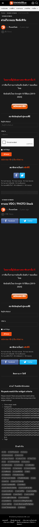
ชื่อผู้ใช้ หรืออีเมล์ (5, 121)
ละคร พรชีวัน (20, 491)
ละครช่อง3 (22, 484)
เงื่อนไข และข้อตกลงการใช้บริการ (26, 522)
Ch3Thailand (14, 452)
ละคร (33, 478)
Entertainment (8, 455)
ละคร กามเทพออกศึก (9, 484)
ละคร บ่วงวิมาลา (8, 491)
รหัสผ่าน (3, 131)
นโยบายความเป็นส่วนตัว (30, 520)
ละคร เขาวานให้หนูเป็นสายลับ (23, 501)
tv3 (4, 461)
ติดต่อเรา (19, 524)
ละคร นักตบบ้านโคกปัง (9, 488)
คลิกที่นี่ (26, 167)
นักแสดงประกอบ (19, 475)
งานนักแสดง (4, 8)
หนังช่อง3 (22, 507)
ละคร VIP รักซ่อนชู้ (17, 481)
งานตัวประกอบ (7, 465)
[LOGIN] (33, 3)
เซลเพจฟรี (5, 520)
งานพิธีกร (11, 8)
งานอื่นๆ (34, 8)
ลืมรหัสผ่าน (18, 159)
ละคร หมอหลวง (24, 497)
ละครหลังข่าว (7, 501)
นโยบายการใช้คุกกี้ (8, 522)
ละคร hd (5, 481)
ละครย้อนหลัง (7, 494)
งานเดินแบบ (21, 183)
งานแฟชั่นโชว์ (7, 185)
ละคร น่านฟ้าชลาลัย (26, 488)
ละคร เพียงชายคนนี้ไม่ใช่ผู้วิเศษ (24, 504)
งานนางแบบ (17, 181)
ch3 (4, 452)
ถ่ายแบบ (29, 185)
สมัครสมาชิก (6, 159)
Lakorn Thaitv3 (8, 458)
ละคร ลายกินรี (30, 494)
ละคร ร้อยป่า (18, 494)
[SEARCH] (36, 3)
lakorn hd (19, 455)
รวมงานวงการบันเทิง (9, 478)
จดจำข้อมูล (6, 149)
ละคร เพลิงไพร (7, 504)
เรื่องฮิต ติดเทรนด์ (15, 520)
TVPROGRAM (14, 461)
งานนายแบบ (28, 181)
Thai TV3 (32, 458)
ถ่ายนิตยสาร (19, 185)
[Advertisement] (19, 54)
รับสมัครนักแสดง (23, 478)
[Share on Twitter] (22, 175)
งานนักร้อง (27, 8)
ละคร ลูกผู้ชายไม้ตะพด (9, 497)
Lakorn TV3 (21, 458)
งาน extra (26, 461)
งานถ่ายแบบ (19, 8)
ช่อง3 (27, 471)
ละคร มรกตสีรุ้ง (32, 491)
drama (24, 452)
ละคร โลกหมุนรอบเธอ (9, 507)
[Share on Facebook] (16, 175)
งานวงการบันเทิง (8, 183)
